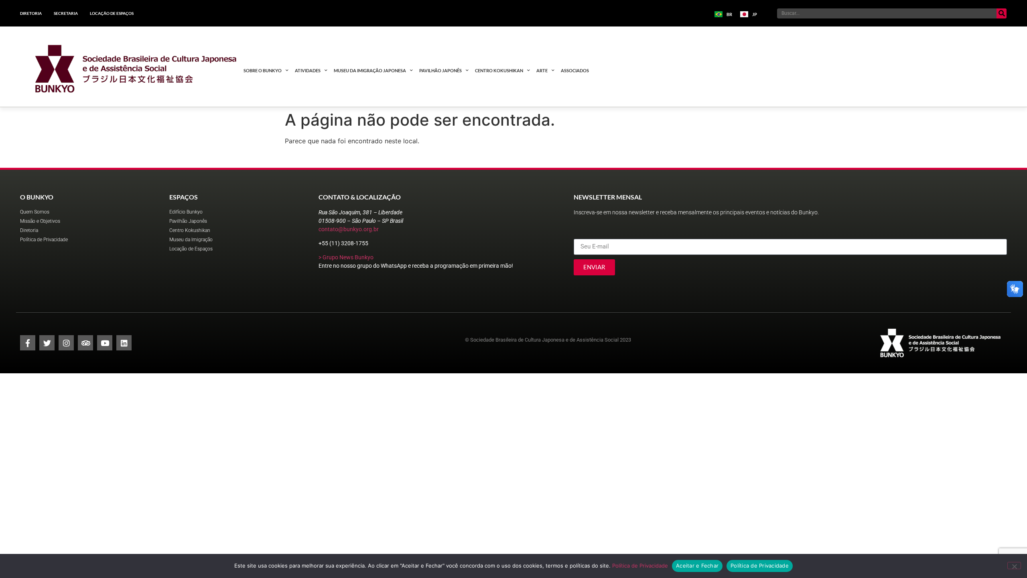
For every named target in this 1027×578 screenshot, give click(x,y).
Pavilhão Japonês (440, 70)
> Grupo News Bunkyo (346, 257)
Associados (575, 70)
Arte (542, 70)
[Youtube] (104, 342)
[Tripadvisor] (85, 342)
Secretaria (66, 13)
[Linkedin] (124, 342)
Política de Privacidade (640, 565)
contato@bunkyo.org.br (349, 229)
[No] (1014, 565)
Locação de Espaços (112, 13)
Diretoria (31, 13)
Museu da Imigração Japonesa (370, 70)
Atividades (308, 70)
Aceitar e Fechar (697, 565)
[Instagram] (66, 342)
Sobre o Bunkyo (263, 70)
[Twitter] (47, 342)
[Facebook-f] (27, 342)
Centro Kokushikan (499, 70)
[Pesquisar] (1002, 13)
